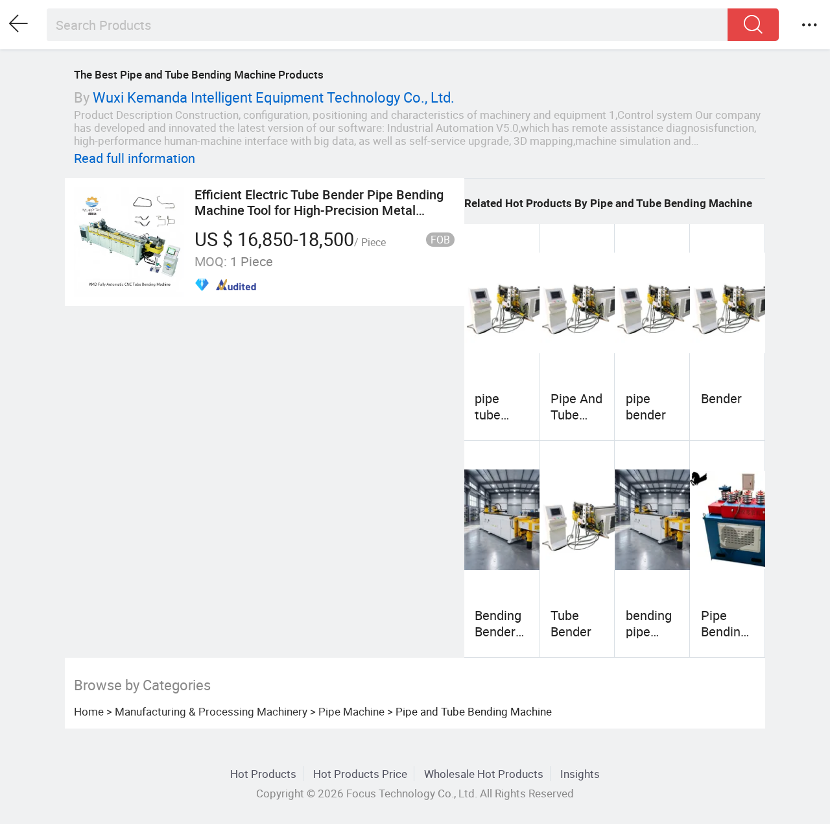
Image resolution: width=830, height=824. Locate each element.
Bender (721, 398)
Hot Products (263, 773)
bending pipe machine (651, 631)
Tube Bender (571, 623)
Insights (580, 773)
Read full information (134, 158)
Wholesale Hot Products (483, 773)
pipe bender (646, 406)
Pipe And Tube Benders (576, 414)
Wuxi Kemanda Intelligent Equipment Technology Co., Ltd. (274, 97)
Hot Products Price (360, 773)
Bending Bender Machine (499, 631)
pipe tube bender (495, 414)
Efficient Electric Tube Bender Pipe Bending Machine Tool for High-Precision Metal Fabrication (319, 210)
